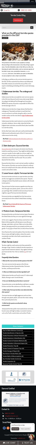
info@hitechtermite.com (11, 416)
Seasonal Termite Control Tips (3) (12, 364)
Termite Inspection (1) (9, 361)
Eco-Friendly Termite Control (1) (12, 358)
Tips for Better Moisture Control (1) (13, 330)
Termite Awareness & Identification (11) (14, 338)
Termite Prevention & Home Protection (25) (15, 335)
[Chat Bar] (18, 443)
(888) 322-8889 (26, 10)
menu (32, 1)
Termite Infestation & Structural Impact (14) (15, 343)
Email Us (7, 10)
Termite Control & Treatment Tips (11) (13, 348)
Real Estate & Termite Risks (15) (12, 353)
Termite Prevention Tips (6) (10, 346)
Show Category (18, 326)
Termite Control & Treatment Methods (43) (15, 340)
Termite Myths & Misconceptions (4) (13, 356)
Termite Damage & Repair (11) (11, 351)
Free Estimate (17, 20)
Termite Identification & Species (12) (13, 333)
